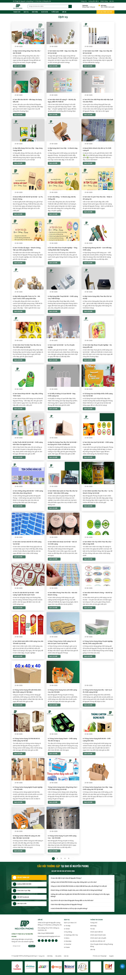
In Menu (66, 938)
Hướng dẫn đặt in (93, 1)
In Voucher (67, 944)
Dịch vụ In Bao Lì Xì (70, 922)
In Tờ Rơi (67, 929)
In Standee (67, 941)
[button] (13, 966)
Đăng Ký (31, 946)
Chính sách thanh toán (98, 935)
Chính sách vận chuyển (98, 938)
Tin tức (92, 929)
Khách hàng (104, 1)
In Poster (67, 947)
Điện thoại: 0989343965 (46, 933)
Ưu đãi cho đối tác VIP (97, 941)
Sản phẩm (58, 956)
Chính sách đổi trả (96, 932)
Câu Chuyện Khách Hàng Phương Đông (101, 945)
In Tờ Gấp (67, 926)
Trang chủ (84, 1)
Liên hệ (111, 1)
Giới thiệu (93, 926)
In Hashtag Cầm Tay (71, 935)
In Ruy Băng (68, 932)
